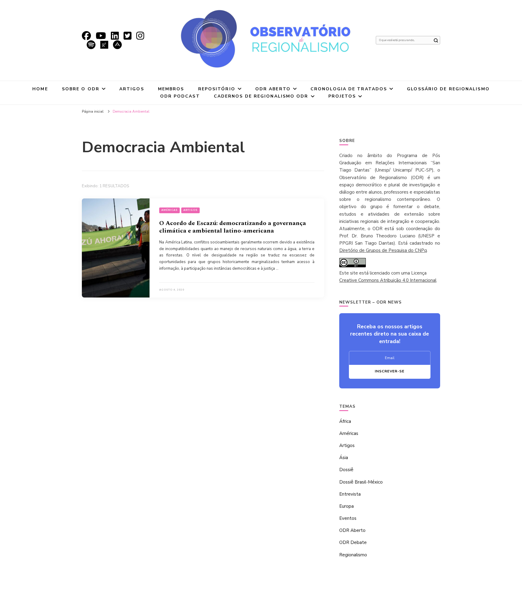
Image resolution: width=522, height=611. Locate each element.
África (345, 421)
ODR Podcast (180, 96)
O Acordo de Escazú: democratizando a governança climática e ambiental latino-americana (232, 227)
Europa (346, 506)
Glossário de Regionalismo (448, 89)
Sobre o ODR (80, 89)
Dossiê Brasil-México (361, 482)
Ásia (343, 458)
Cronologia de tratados (349, 89)
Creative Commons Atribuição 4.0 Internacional (388, 280)
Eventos (347, 518)
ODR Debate (353, 542)
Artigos (131, 89)
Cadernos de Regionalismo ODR (261, 96)
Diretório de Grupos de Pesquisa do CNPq (383, 250)
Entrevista (350, 494)
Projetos (342, 96)
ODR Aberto (273, 89)
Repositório (216, 89)
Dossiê (346, 470)
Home (40, 89)
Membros (171, 89)
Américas (169, 210)
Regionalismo (353, 555)
